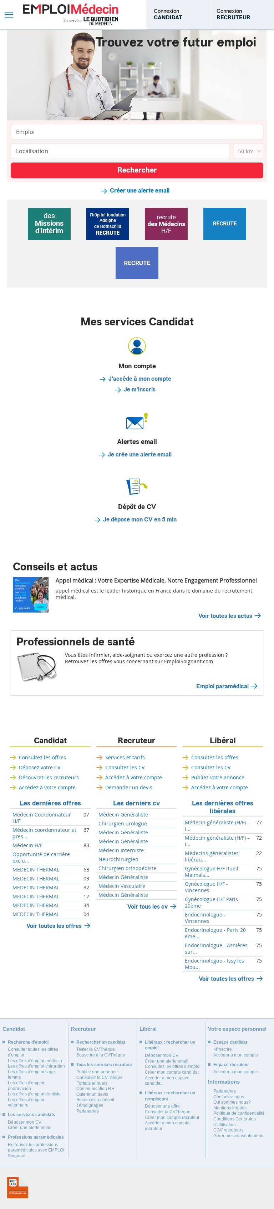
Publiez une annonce (97, 1071)
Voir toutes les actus (225, 616)
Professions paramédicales (36, 1137)
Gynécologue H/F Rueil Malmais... (211, 871)
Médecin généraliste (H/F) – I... (217, 825)
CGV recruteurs (228, 1130)
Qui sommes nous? (232, 1102)
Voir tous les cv (147, 907)
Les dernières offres (50, 803)
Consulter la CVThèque (168, 1111)
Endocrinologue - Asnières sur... (216, 948)
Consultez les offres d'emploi (173, 1066)
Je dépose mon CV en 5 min (140, 519)
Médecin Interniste (121, 850)
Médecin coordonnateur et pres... (44, 833)
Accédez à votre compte (47, 787)
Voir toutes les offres (54, 926)
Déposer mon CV (24, 1122)
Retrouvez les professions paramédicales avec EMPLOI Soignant (36, 1150)
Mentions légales (230, 1107)
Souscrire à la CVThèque (100, 1055)
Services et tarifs (125, 757)
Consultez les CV (124, 767)
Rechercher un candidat (100, 1042)
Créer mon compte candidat (172, 1072)
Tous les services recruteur (104, 1064)
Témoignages (89, 1105)
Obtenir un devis (92, 1094)
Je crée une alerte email (140, 454)
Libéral (223, 740)
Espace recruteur (231, 1064)
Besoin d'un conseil (95, 1099)
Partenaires (87, 1111)
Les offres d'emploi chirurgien (36, 1066)
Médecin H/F (27, 845)
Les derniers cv (136, 803)
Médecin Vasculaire (121, 886)
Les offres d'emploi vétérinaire (26, 1102)
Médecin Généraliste (123, 814)
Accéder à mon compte (235, 1055)
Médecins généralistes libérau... (212, 856)
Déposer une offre (162, 1106)
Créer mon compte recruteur (172, 1117)
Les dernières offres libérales (222, 807)
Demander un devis (128, 787)
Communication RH (95, 1088)
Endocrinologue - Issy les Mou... (214, 964)
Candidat (50, 740)
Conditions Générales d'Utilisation (234, 1121)
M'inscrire (222, 1049)
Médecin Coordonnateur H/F (41, 817)
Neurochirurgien (118, 859)
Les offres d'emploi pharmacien (26, 1085)
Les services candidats (31, 1114)
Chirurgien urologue (122, 823)
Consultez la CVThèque (99, 1077)
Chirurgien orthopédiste (127, 868)
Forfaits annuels (91, 1083)
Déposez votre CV (39, 767)
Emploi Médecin (70, 14)
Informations (224, 1082)
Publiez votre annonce (217, 777)
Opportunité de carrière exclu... (41, 857)
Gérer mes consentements (238, 1135)
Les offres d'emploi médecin (35, 1060)
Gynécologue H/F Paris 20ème (211, 902)
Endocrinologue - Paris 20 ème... (215, 933)
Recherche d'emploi (28, 1042)
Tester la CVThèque (95, 1049)
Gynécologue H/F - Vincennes (206, 887)
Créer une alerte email (139, 190)
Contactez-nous (228, 1096)
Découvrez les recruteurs (49, 777)
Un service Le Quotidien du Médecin (90, 21)
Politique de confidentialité (239, 1113)
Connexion (168, 14)
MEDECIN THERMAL (35, 869)
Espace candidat (230, 1042)
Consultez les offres (42, 757)
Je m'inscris (140, 389)
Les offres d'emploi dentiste (34, 1093)
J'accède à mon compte (139, 379)
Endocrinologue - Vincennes (205, 917)
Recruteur (137, 740)
